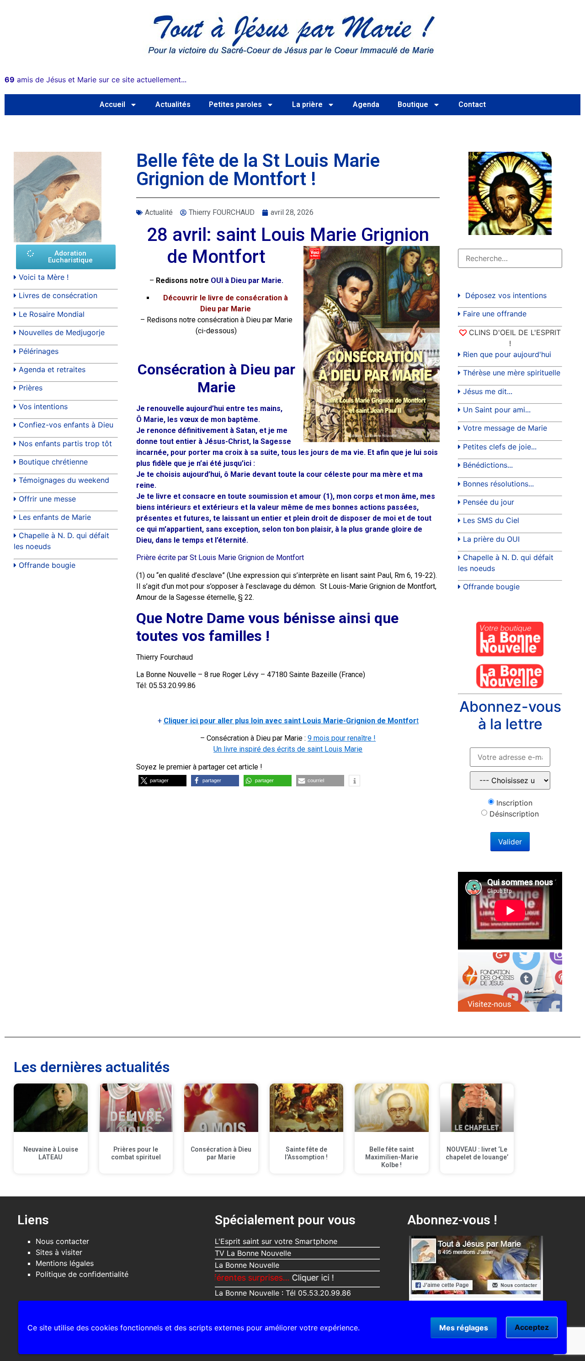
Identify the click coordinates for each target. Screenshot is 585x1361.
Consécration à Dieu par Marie (221, 1153)
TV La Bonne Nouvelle (253, 1253)
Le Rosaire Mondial (52, 314)
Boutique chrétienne (53, 461)
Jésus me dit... (487, 391)
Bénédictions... (488, 465)
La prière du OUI (491, 539)
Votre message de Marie (505, 427)
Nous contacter (62, 1241)
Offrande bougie (47, 565)
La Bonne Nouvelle (247, 1265)
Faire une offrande (494, 313)
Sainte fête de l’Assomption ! (306, 1153)
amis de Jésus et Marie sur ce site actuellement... (95, 79)
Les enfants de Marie (55, 517)
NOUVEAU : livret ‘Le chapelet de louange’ (477, 1153)
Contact (472, 104)
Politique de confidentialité (82, 1274)
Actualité (159, 212)
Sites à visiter (59, 1252)
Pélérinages (38, 351)
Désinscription (514, 813)
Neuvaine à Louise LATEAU (50, 1153)
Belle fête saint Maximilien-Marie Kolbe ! (391, 1157)
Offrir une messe (47, 498)
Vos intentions (43, 406)
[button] (162, 780)
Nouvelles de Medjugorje (62, 332)
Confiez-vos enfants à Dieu (66, 424)
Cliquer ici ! (284, 1277)
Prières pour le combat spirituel (136, 1153)
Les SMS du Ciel (491, 520)
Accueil (112, 104)
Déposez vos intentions (506, 295)
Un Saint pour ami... (497, 409)
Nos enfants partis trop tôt (65, 443)
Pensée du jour (488, 502)
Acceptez (532, 1327)
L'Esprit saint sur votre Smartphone (276, 1241)
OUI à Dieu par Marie (246, 280)
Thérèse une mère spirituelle (511, 372)
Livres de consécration (58, 295)
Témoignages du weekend (64, 480)
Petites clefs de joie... (500, 446)
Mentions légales (65, 1263)
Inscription (514, 802)
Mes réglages (463, 1327)
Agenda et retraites (52, 369)
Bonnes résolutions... (498, 483)
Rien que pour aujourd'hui (507, 354)
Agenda (366, 104)
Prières (31, 387)
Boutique (413, 104)
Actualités (173, 104)
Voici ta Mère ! (44, 277)
